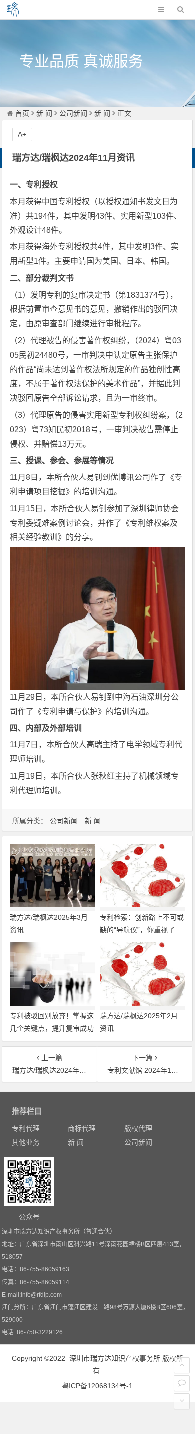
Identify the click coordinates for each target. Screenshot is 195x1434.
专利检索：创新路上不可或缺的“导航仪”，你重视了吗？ (142, 929)
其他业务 (26, 1142)
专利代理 (26, 1128)
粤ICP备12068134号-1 (97, 1386)
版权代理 (138, 1128)
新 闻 (44, 113)
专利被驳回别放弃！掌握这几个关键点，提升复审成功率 (52, 1028)
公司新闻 (74, 113)
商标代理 (82, 1128)
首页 (23, 113)
